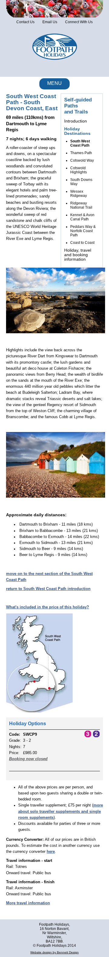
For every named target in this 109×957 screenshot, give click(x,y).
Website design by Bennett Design (54, 952)
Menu (54, 83)
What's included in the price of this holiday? (47, 607)
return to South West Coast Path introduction (48, 589)
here (51, 852)
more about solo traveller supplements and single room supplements (60, 811)
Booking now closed (28, 759)
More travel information (28, 903)
